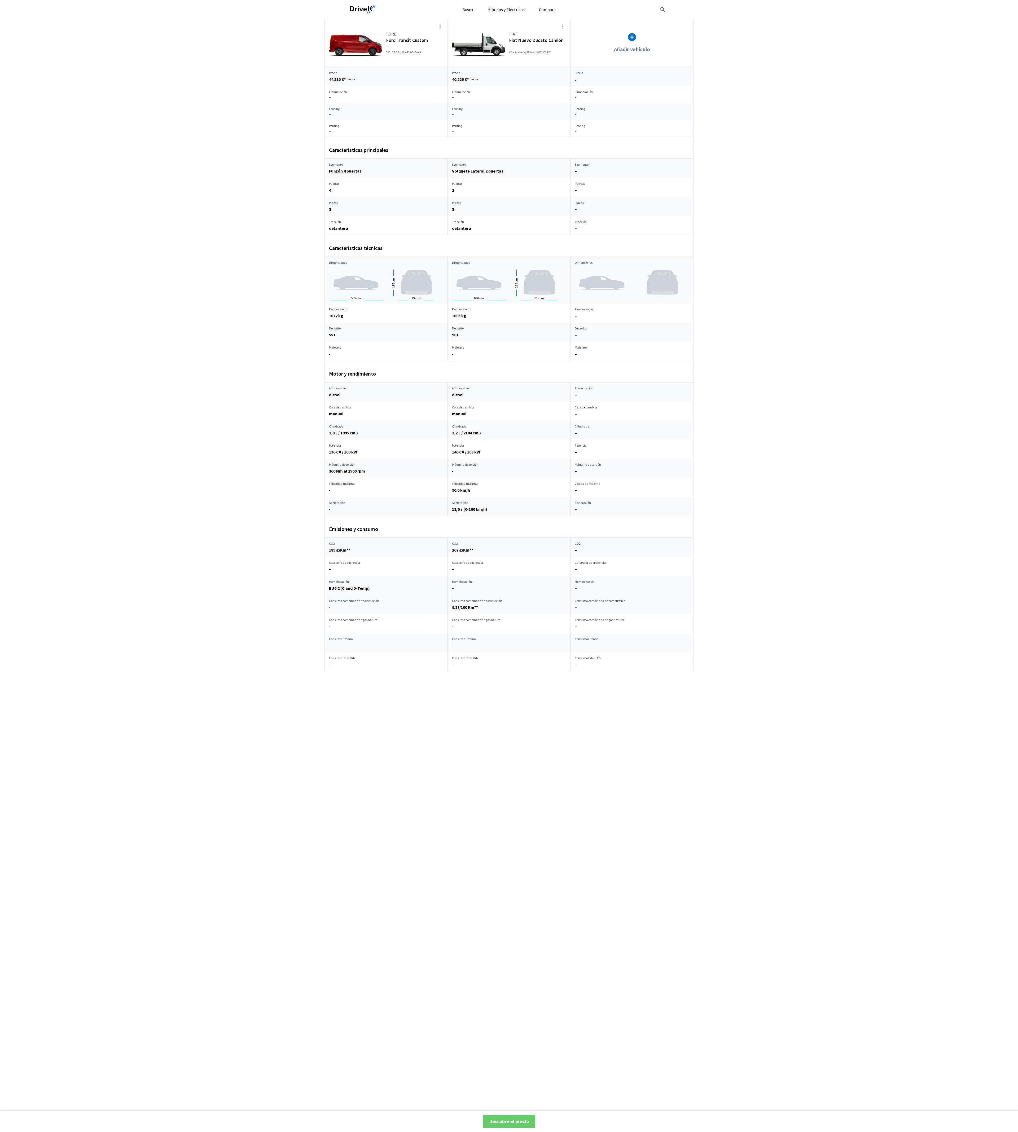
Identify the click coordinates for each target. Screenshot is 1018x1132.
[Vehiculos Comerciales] (363, 9)
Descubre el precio (509, 1121)
